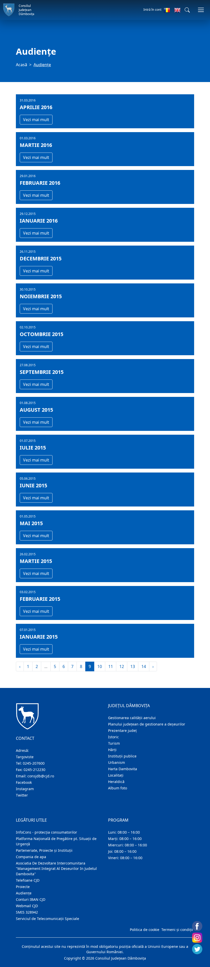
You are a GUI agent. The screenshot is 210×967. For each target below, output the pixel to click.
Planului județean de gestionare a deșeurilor (146, 724)
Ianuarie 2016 (39, 220)
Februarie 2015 (40, 599)
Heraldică (116, 781)
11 (110, 666)
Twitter (22, 795)
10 (99, 666)
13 (132, 666)
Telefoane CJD (27, 880)
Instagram (25, 788)
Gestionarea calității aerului (132, 717)
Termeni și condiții (177, 929)
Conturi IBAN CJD (30, 899)
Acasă (21, 64)
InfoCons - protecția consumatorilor (46, 832)
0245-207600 (34, 763)
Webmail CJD (27, 905)
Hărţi (112, 749)
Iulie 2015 (33, 447)
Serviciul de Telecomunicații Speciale (47, 918)
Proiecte (23, 886)
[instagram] (197, 938)
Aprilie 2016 (36, 107)
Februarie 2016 (40, 183)
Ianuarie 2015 (39, 637)
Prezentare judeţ (122, 730)
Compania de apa (31, 856)
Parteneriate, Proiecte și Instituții (44, 850)
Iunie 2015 (33, 485)
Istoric (113, 736)
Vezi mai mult (36, 119)
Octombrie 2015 (41, 334)
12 (121, 666)
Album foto (117, 788)
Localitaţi (115, 775)
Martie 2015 (36, 561)
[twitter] (197, 949)
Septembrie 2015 (42, 372)
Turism (114, 743)
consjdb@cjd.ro (40, 776)
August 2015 (36, 410)
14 (143, 666)
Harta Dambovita (122, 768)
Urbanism (116, 762)
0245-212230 (34, 769)
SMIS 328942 (27, 912)
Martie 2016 (36, 145)
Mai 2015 (31, 523)
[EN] (177, 10)
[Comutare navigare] (201, 10)
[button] (187, 10)
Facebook (24, 782)
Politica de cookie (144, 929)
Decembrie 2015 (40, 258)
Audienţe (24, 893)
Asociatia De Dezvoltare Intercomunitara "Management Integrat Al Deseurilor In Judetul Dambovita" (56, 868)
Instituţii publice (122, 756)
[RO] (167, 10)
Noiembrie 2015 (41, 296)
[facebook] (197, 926)
